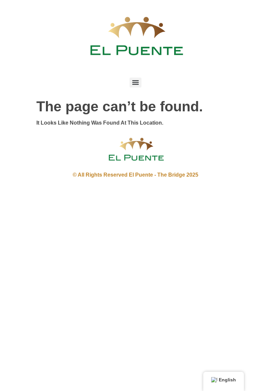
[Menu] (135, 82)
